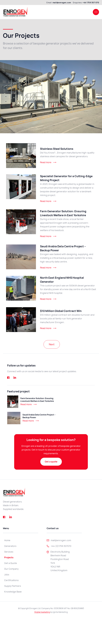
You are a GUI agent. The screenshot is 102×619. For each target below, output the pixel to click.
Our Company (11, 568)
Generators (10, 546)
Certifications (11, 580)
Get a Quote (10, 563)
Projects (8, 557)
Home (7, 540)
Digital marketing (42, 612)
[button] (96, 12)
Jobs (6, 574)
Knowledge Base (13, 591)
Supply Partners (12, 586)
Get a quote (51, 461)
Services (8, 551)
